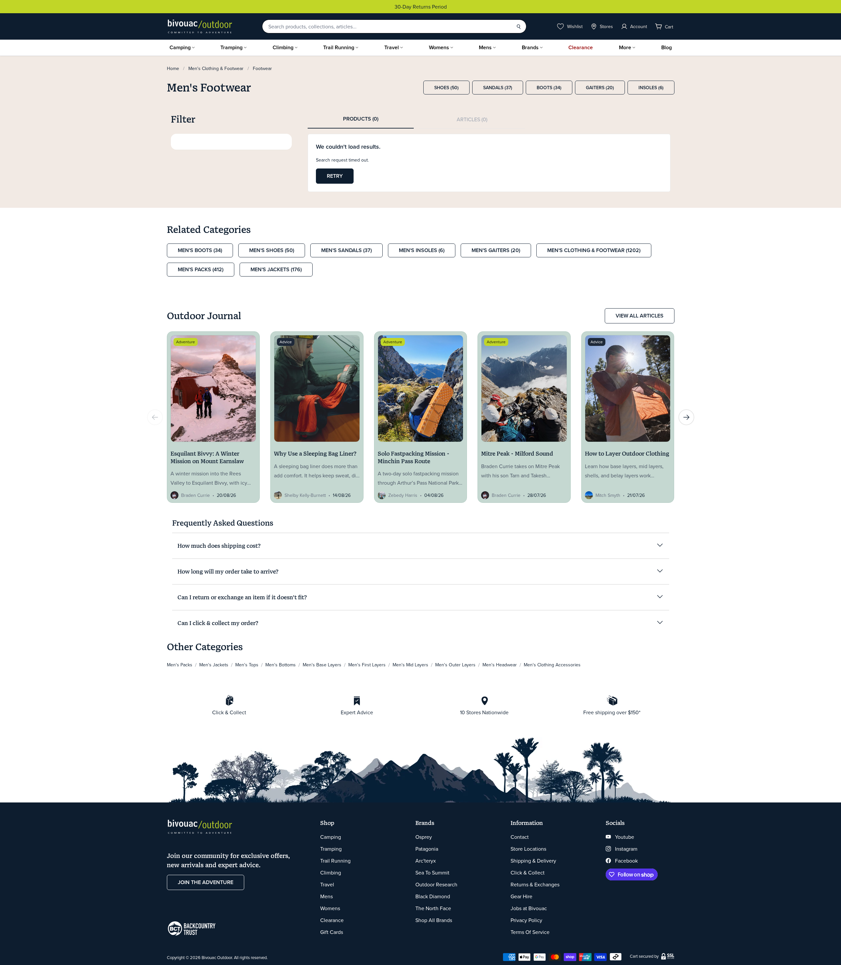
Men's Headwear (499, 664)
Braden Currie (195, 495)
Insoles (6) (651, 87)
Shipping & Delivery (533, 860)
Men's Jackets (213, 664)
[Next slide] (686, 417)
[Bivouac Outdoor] (200, 26)
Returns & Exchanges (535, 884)
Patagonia (426, 848)
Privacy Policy (526, 920)
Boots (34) (549, 87)
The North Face (433, 908)
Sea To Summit (432, 872)
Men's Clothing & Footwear (216, 68)
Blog (666, 47)
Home (173, 68)
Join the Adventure (205, 882)
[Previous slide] (155, 417)
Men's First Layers (367, 664)
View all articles (640, 315)
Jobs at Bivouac (529, 908)
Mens (485, 47)
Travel (391, 47)
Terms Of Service (530, 932)
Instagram (626, 848)
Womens (439, 47)
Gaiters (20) (600, 87)
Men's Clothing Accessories (552, 664)
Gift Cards (331, 932)
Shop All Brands (433, 920)
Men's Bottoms (280, 664)
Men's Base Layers (322, 664)
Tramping (231, 47)
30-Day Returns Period (327, 6)
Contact (520, 836)
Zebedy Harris (402, 495)
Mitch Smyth (607, 495)
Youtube (624, 836)
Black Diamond (432, 896)
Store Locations (528, 848)
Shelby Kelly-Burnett (305, 495)
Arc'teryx (425, 860)
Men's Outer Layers (455, 664)
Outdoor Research (436, 884)
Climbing (283, 47)
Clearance (580, 47)
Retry (335, 176)
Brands (530, 47)
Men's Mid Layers (410, 664)
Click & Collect (528, 872)
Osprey (423, 836)
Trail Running (338, 47)
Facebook (626, 860)
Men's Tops (246, 664)
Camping (180, 47)
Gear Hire (521, 896)
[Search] (518, 26)
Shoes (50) (446, 87)
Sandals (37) (497, 87)
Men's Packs (179, 664)
